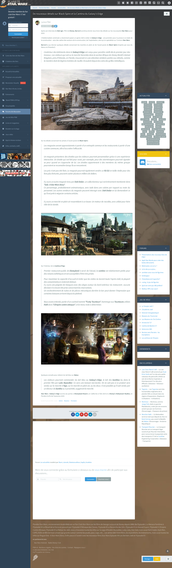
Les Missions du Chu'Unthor (151, 319)
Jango (144, 404)
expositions (133, 532)
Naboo (146, 421)
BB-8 (47, 532)
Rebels (158, 127)
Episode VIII (158, 112)
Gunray (148, 419)
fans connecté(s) (154, 162)
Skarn (61, 462)
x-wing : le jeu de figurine (150, 282)
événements (146, 532)
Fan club (159, 114)
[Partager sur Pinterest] (82, 414)
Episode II (147, 104)
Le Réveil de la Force (51, 527)
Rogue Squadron (158, 129)
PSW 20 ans (149, 127)
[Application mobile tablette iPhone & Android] (119, 3)
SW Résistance (146, 136)
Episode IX (158, 107)
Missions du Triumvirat (149, 316)
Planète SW (160, 124)
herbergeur (146, 276)
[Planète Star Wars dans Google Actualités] (154, 3)
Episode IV (148, 107)
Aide (156, 559)
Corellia (160, 436)
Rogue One (145, 129)
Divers (151, 102)
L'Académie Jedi (147, 309)
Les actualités (45, 462)
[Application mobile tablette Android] (127, 3)
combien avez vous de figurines (152, 272)
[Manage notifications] (168, 551)
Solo (143, 134)
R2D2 (40, 532)
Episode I (160, 102)
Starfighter (160, 134)
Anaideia (88, 462)
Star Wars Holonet (40, 543)
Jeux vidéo (145, 119)
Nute (143, 419)
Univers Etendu (153, 141)
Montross (145, 402)
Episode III (158, 104)
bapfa (83, 462)
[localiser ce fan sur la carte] (53, 26)
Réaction (66, 401)
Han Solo (135, 530)
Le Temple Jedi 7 (147, 306)
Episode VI (158, 109)
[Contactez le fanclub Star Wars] (158, 3)
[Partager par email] (95, 414)
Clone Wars (120, 532)
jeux (93, 532)
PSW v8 (35, 547)
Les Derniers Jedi (126, 535)
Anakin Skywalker (114, 530)
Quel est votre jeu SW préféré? (152, 285)
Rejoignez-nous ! (80, 547)
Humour (147, 117)
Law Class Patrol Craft (149, 369)
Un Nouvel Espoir (142, 527)
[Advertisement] (83, 440)
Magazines (147, 122)
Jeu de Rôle (157, 117)
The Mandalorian (153, 139)
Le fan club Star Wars (11, 50)
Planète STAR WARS (18, 3)
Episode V (148, 109)
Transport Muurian (148, 427)
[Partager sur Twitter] (77, 414)
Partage (147, 559)
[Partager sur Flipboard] (86, 414)
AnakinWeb (65, 524)
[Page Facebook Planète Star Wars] (132, 3)
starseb (65, 462)
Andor (144, 102)
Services (160, 131)
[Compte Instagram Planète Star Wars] (136, 3)
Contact (70, 547)
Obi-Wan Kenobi (147, 124)
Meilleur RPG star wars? (150, 289)
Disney (121, 524)
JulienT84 (46, 22)
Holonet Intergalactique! (150, 313)
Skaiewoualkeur (74, 462)
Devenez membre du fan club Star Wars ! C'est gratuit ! (18, 14)
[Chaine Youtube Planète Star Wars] (145, 3)
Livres (154, 119)
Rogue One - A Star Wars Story (52, 535)
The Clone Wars (159, 136)
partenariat (9, 151)
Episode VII (147, 112)
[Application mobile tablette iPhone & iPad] (123, 3)
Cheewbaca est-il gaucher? (151, 279)
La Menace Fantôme (154, 524)
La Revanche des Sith (116, 527)
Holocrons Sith (147, 329)
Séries (151, 131)
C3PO (35, 532)
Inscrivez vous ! (103, 479)
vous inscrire (101, 469)
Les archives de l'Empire (150, 338)
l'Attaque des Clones (89, 527)
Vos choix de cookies (59, 547)
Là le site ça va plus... (149, 269)
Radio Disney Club (54, 543)
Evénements (148, 114)
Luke (124, 530)
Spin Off (150, 134)
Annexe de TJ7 (147, 323)
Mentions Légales (45, 547)
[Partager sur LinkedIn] (90, 414)
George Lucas (108, 524)
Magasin (162, 119)
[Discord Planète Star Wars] (149, 3)
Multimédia (158, 122)
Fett (147, 404)
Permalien (74, 401)
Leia (128, 530)
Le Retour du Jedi (63, 530)
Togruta (144, 389)
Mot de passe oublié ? (18, 37)
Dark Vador (152, 530)
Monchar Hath (147, 414)
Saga (144, 131)
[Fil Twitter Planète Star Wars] (141, 3)
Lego (97, 532)
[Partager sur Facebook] (73, 414)
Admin (61, 401)
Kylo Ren (161, 530)
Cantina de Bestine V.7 (149, 326)
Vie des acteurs (153, 144)
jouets (87, 532)
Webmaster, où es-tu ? (149, 266)
